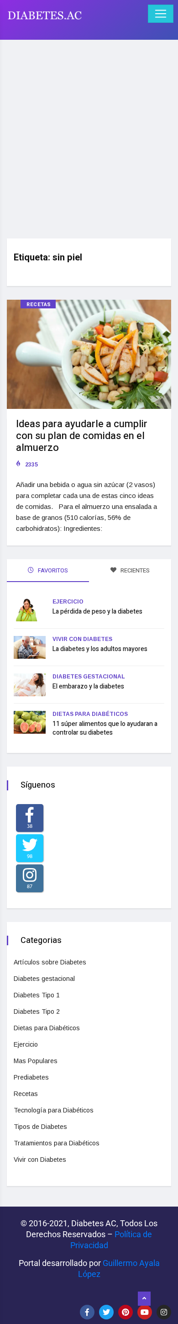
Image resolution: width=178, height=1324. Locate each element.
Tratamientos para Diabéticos (56, 1143)
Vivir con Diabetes (82, 639)
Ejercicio (68, 601)
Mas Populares (36, 1060)
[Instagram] (164, 1312)
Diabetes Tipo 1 (37, 995)
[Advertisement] (89, 136)
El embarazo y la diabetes (88, 686)
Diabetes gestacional (88, 676)
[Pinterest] (125, 1312)
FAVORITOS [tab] (52, 570)
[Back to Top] (144, 1299)
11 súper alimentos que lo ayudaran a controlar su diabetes (104, 728)
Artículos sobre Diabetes (50, 962)
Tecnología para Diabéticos (54, 1110)
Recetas (38, 304)
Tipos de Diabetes (40, 1126)
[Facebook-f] (87, 1312)
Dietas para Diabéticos (90, 714)
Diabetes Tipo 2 (37, 1011)
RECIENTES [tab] (134, 570)
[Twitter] (106, 1312)
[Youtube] (144, 1312)
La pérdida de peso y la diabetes (97, 611)
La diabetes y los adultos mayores (99, 649)
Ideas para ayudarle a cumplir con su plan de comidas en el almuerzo (81, 436)
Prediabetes (31, 1077)
